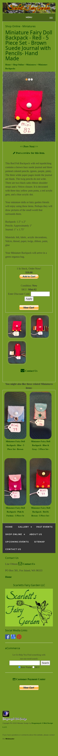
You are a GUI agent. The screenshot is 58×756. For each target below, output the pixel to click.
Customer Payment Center (30, 679)
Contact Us (30, 370)
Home (8, 577)
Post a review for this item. (30, 153)
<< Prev (24, 146)
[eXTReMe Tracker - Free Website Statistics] (6, 715)
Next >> (33, 146)
